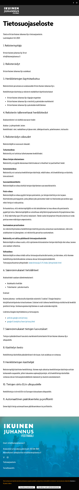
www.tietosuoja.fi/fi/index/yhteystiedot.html (45, 263)
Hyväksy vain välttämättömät (48, 487)
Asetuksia (72, 481)
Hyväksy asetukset (27, 487)
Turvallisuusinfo (8, 468)
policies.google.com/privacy (17, 318)
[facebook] (73, 2)
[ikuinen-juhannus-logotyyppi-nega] (11, 8)
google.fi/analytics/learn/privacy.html (21, 321)
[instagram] (76, 2)
